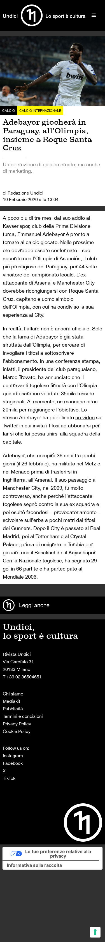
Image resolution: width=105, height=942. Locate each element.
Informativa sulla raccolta (34, 865)
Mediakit (11, 701)
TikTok (9, 778)
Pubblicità (13, 708)
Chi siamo (13, 693)
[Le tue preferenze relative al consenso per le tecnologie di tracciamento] (95, 932)
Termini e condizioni (23, 716)
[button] (93, 15)
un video (85, 417)
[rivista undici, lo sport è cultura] (44, 15)
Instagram (13, 755)
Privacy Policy (17, 723)
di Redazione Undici (23, 192)
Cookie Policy (17, 731)
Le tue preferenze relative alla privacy (58, 854)
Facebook (13, 763)
